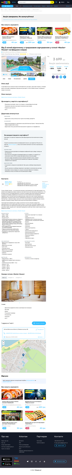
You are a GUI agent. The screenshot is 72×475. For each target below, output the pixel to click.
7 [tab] (28, 303)
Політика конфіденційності (7, 446)
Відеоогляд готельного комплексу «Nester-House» (13, 97)
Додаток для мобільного (24, 446)
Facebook (44, 185)
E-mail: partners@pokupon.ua (61, 442)
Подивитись (6, 33)
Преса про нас (4, 440)
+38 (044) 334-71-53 (59, 440)
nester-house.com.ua (45, 184)
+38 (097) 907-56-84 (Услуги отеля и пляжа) (16, 333)
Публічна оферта (41, 442)
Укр (68, 2)
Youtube (44, 187)
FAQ (20, 442)
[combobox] (34, 2)
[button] (23, 355)
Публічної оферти (12, 144)
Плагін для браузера (24, 444)
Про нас (3, 442)
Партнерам (39, 440)
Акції (17, 6)
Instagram (44, 186)
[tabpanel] (23, 291)
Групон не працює (5, 448)
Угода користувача (5, 444)
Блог (20, 448)
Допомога (21, 440)
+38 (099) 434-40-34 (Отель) (34, 333)
